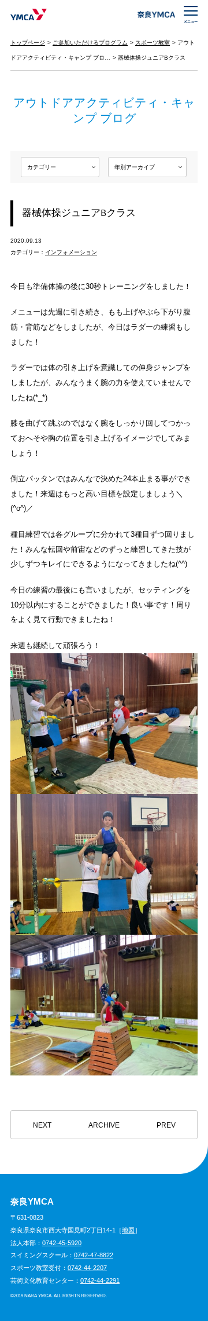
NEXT (42, 1125)
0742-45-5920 (61, 1242)
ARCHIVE (104, 1125)
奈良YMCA (28, 14)
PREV (166, 1125)
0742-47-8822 (93, 1255)
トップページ (27, 42)
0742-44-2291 (100, 1280)
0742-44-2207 (87, 1267)
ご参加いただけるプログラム (90, 42)
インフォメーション (71, 252)
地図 (128, 1230)
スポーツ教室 (152, 42)
